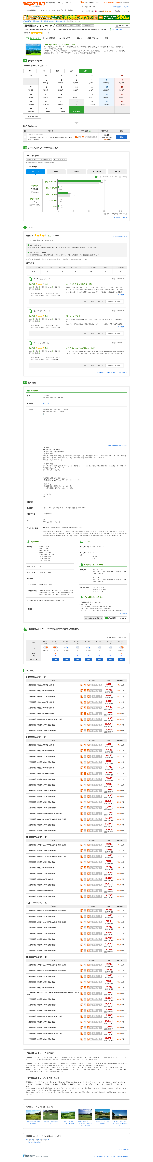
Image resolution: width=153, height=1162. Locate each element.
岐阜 (31, 1140)
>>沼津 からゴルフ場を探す (34, 1142)
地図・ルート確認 (117, 29)
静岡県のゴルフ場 (49, 21)
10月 (58, 71)
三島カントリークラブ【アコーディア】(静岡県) (120, 1124)
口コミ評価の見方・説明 (120, 236)
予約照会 (117, 11)
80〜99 (76, 171)
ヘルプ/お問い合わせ (123, 1156)
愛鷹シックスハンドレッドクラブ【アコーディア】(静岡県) (85, 1124)
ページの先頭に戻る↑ (124, 1149)
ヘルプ (100, 2)
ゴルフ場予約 (31, 10)
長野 (47, 1140)
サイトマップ (111, 1156)
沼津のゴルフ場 (60, 21)
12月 (85, 71)
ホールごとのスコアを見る (119, 217)
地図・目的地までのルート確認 (117, 446)
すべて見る (121, 295)
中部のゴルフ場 (37, 21)
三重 (35, 1140)
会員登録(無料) (117, 7)
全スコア (35, 171)
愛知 (27, 1140)
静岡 (39, 1140)
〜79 (56, 171)
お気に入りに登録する (95, 618)
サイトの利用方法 (99, 1156)
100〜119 (97, 171)
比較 (25, 131)
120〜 (117, 171)
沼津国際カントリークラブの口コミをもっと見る (112, 372)
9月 (44, 71)
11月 (72, 71)
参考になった (114, 301)
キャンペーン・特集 (48, 10)
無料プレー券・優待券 (65, 10)
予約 (121, 137)
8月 (30, 71)
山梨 (43, 1140)
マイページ (126, 11)
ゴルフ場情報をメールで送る (117, 618)
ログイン (126, 7)
